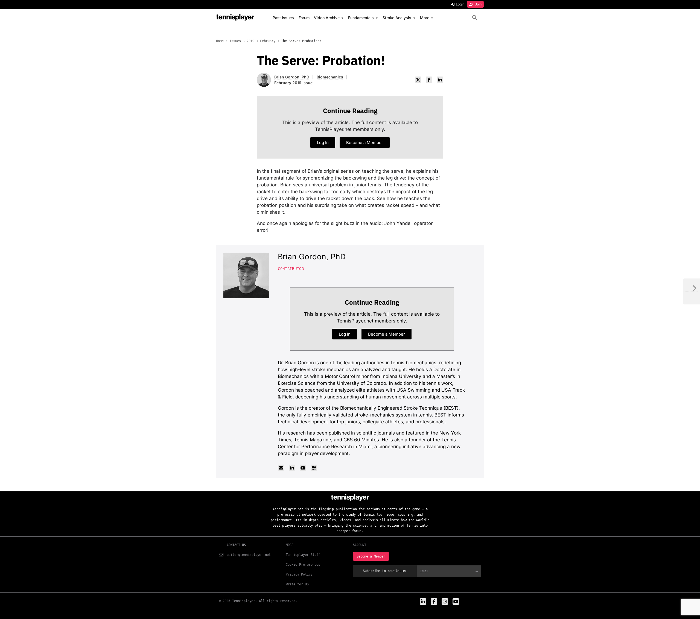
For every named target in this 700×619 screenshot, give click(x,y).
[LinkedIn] (440, 80)
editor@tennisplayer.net (249, 555)
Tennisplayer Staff (303, 555)
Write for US (297, 584)
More (424, 18)
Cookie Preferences (303, 565)
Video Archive (327, 18)
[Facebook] (429, 80)
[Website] (314, 468)
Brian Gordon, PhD (291, 77)
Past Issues (283, 18)
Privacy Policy (299, 574)
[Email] (281, 468)
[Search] (474, 17)
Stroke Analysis (397, 18)
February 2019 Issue (293, 82)
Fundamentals (361, 18)
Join (478, 4)
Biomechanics (330, 77)
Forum (304, 18)
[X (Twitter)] (418, 80)
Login (460, 4)
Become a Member (371, 556)
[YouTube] (303, 468)
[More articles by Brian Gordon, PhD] (264, 76)
